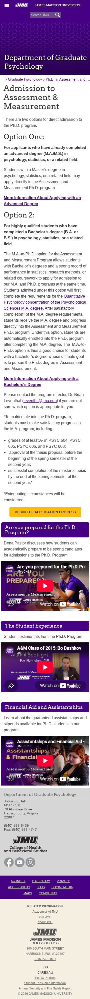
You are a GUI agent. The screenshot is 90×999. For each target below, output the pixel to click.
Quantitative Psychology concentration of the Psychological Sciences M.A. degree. (45, 302)
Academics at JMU (45, 911)
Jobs (41, 887)
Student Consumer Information (45, 983)
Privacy (63, 881)
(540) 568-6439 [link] (16, 825)
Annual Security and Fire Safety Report (45, 988)
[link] (9, 866)
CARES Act (45, 972)
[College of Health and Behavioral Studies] (25, 851)
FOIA (45, 967)
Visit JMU (45, 917)
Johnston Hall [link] (15, 801)
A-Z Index (18, 881)
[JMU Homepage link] (45, 943)
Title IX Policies (45, 978)
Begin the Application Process (45, 512)
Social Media (62, 887)
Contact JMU (45, 959)
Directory (41, 881)
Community (48, 893)
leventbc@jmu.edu (40, 401)
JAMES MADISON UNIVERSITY (50, 993)
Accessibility (19, 887)
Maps (28, 893)
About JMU (45, 922)
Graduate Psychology (25, 79)
